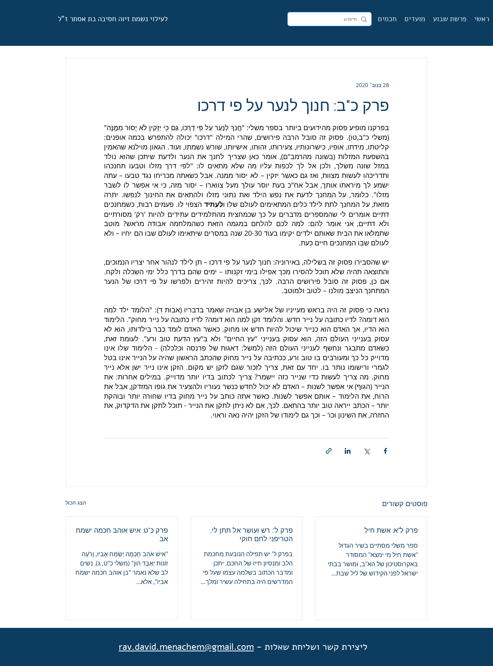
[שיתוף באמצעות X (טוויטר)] (366, 451)
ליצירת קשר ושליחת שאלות (316, 647)
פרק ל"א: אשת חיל (391, 530)
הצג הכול (75, 502)
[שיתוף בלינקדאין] (347, 451)
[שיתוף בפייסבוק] (385, 451)
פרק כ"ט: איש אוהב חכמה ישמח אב (122, 534)
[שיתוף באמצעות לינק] (328, 451)
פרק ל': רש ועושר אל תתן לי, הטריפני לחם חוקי (251, 534)
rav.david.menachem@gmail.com (186, 647)
